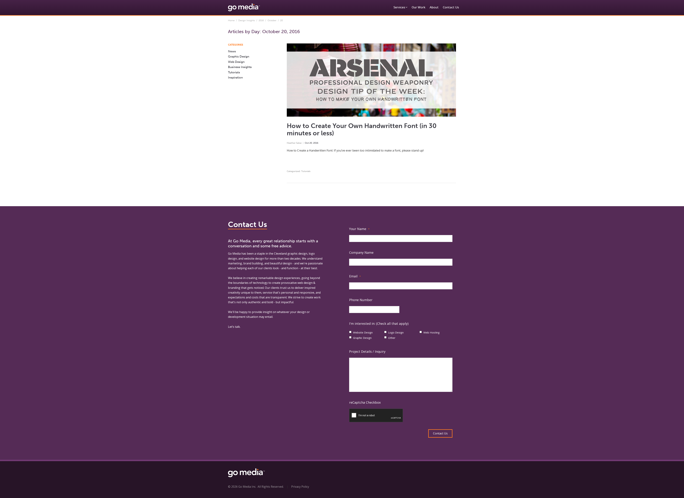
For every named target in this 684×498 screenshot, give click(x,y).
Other (391, 337)
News (232, 51)
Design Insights (246, 20)
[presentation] (376, 416)
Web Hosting (431, 332)
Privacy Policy (300, 487)
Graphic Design (238, 56)
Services (399, 7)
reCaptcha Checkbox (365, 402)
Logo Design (396, 332)
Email (355, 276)
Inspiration (235, 77)
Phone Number (360, 300)
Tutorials (305, 171)
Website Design (363, 332)
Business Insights (240, 67)
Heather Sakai (294, 143)
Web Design (236, 62)
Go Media (234, 253)
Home (231, 20)
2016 (261, 20)
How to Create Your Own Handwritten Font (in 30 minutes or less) (362, 129)
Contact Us (451, 7)
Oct (307, 143)
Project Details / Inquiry (367, 351)
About (434, 7)
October (272, 20)
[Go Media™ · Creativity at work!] (244, 7)
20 (310, 143)
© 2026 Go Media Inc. (242, 487)
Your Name (359, 229)
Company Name (361, 252)
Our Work (418, 7)
